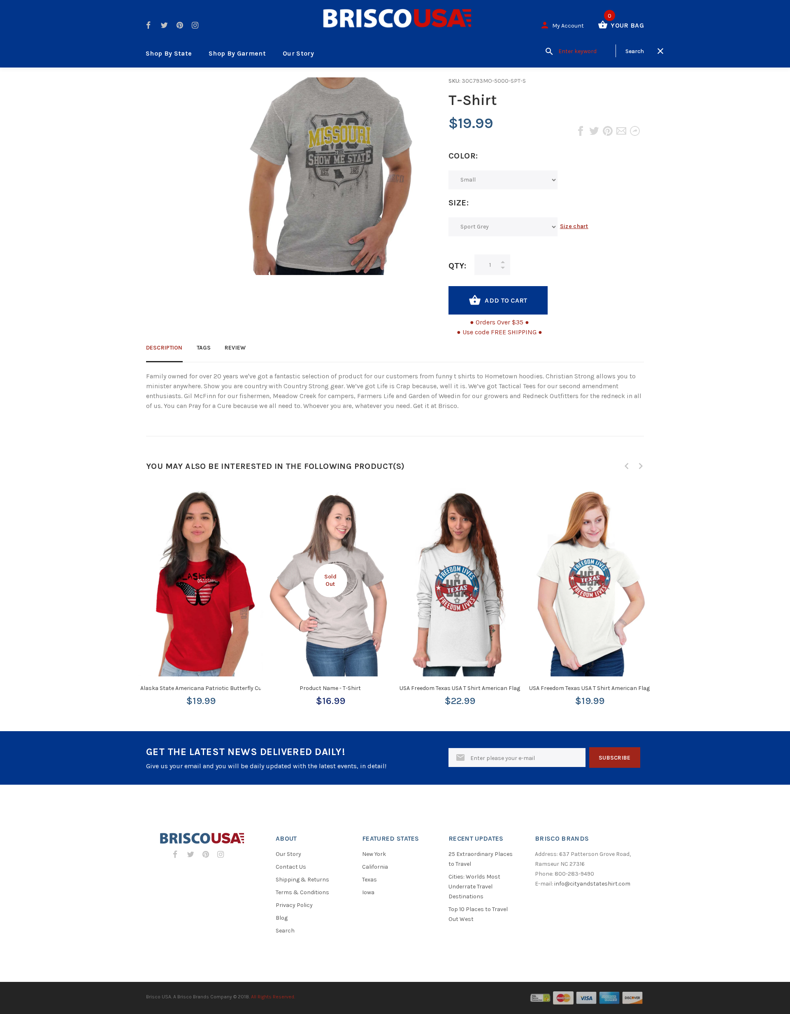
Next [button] (640, 466)
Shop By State (169, 53)
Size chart (574, 226)
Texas (369, 879)
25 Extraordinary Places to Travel (480, 859)
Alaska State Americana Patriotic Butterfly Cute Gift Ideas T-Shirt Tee (231, 688)
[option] (200, 589)
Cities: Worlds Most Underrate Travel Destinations (474, 886)
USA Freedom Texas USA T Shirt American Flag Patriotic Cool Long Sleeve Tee (499, 688)
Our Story (298, 53)
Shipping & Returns (302, 879)
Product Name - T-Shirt (330, 688)
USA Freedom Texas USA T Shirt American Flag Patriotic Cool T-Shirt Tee (622, 688)
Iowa (368, 892)
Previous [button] (626, 466)
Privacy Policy (294, 905)
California (375, 866)
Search (285, 930)
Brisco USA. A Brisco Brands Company (189, 997)
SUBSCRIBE (615, 757)
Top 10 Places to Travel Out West (478, 914)
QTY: (457, 265)
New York (374, 854)
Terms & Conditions (302, 892)
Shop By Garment (237, 53)
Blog (282, 917)
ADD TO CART (506, 300)
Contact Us (291, 866)
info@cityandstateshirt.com (592, 883)
